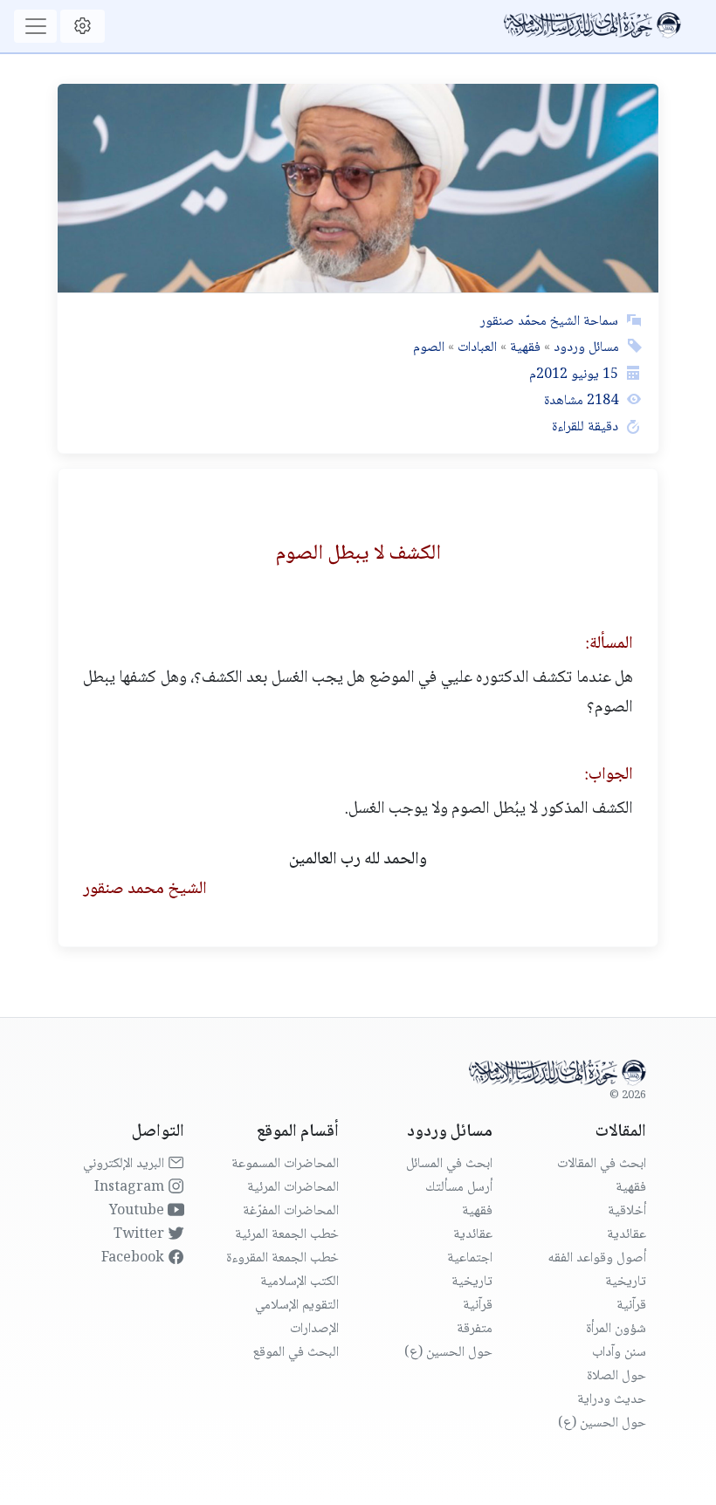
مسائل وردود (584, 348)
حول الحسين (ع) (602, 1423)
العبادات (475, 348)
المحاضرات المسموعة (285, 1164)
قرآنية (631, 1305)
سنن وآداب (619, 1352)
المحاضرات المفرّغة (291, 1211)
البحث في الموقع (295, 1352)
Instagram (131, 1187)
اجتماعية (469, 1258)
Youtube (138, 1211)
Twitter (141, 1235)
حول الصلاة (616, 1376)
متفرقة (474, 1329)
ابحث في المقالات (601, 1164)
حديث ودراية (611, 1400)
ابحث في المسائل (449, 1164)
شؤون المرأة (616, 1329)
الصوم (428, 348)
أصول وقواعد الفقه (596, 1258)
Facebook (134, 1258)
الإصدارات (314, 1329)
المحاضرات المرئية (293, 1187)
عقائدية (626, 1235)
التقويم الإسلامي (297, 1305)
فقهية (523, 348)
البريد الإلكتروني (125, 1164)
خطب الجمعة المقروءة (282, 1258)
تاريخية (625, 1282)
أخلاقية (627, 1211)
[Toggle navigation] (35, 26)
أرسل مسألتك (458, 1187)
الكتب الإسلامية (299, 1282)
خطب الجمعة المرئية (287, 1235)
